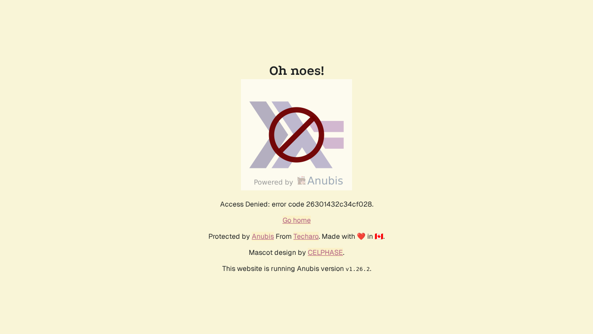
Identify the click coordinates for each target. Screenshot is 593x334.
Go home (297, 220)
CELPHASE (325, 252)
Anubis (263, 236)
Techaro (306, 236)
